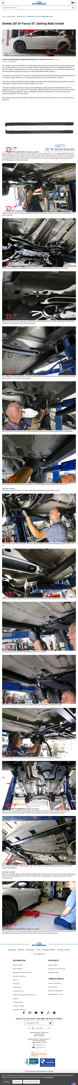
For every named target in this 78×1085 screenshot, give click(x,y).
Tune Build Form (18, 991)
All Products (39, 954)
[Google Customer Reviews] (39, 1053)
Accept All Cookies (31, 1082)
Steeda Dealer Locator (55, 994)
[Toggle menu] (9, 3)
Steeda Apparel (48, 950)
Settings (7, 1082)
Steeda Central (18, 965)
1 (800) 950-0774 (40, 1045)
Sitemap (50, 1071)
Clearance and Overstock (56, 969)
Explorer (30, 950)
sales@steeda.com (40, 1047)
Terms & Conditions (54, 983)
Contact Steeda (18, 1002)
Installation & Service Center (22, 972)
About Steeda (17, 969)
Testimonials (17, 987)
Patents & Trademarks (55, 991)
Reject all (17, 1082)
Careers (15, 998)
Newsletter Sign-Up (19, 976)
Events (15, 980)
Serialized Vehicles (19, 1009)
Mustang (12, 950)
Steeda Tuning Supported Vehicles (24, 995)
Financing (16, 983)
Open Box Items (53, 972)
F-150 (38, 950)
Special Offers (63, 950)
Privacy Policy (52, 987)
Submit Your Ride (18, 1006)
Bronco (21, 950)
